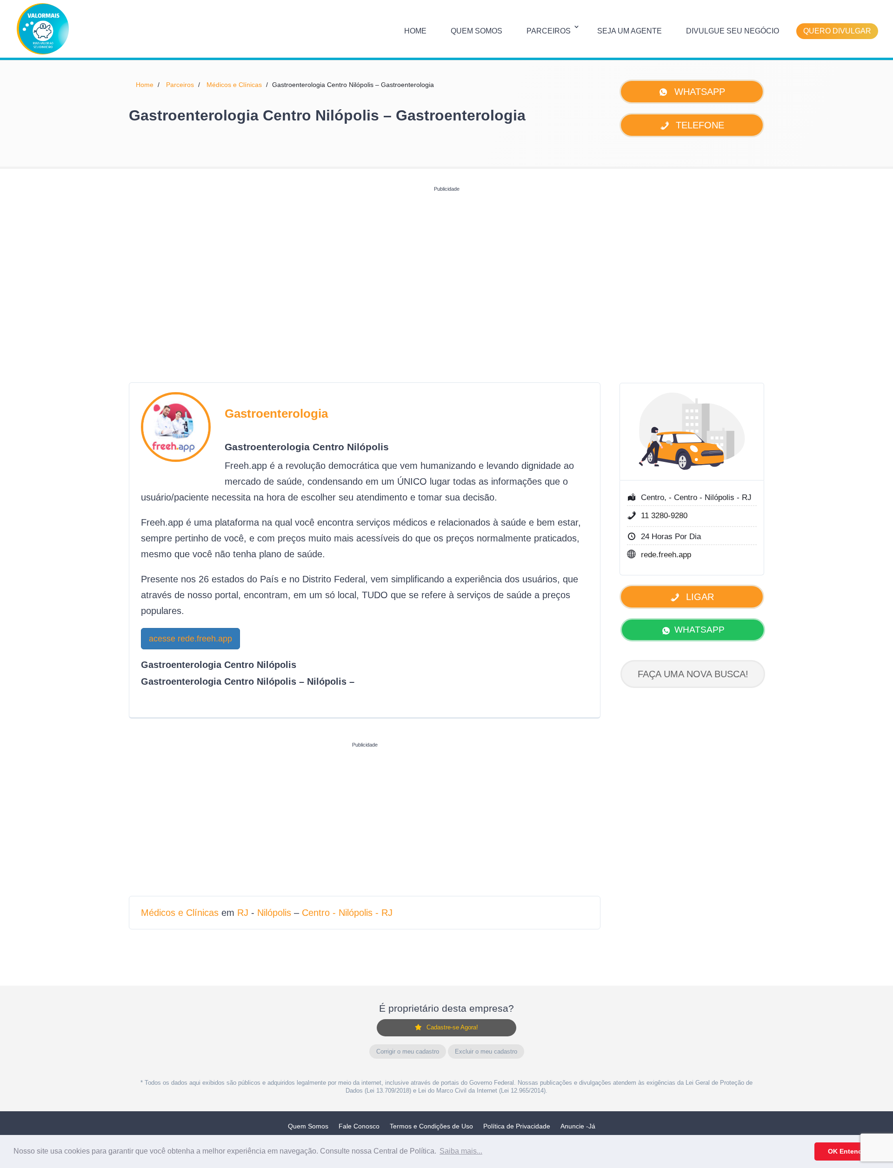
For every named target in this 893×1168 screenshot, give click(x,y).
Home (415, 31)
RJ (242, 913)
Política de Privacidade (516, 1126)
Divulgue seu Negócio (732, 31)
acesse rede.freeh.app (190, 638)
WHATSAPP (699, 629)
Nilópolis (274, 913)
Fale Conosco (359, 1126)
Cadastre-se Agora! (452, 1027)
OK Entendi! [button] (847, 1151)
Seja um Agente (629, 31)
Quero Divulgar (837, 31)
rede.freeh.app (666, 554)
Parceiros (548, 31)
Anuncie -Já (577, 1126)
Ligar (698, 597)
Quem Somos (476, 31)
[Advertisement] (446, 261)
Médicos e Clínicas (234, 84)
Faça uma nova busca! (693, 674)
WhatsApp (698, 92)
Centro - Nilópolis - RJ (347, 913)
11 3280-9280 (664, 515)
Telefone (698, 125)
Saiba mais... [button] (461, 1151)
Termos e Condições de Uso (431, 1126)
